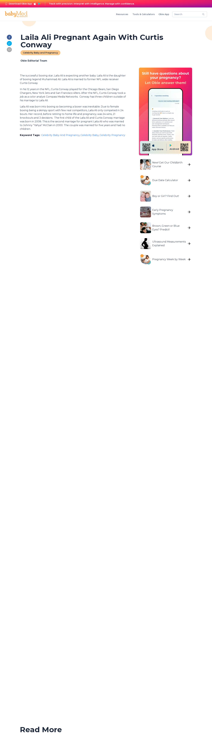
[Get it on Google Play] (39, 4)
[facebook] (9, 37)
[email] (9, 49)
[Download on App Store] (34, 3)
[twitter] (9, 43)
